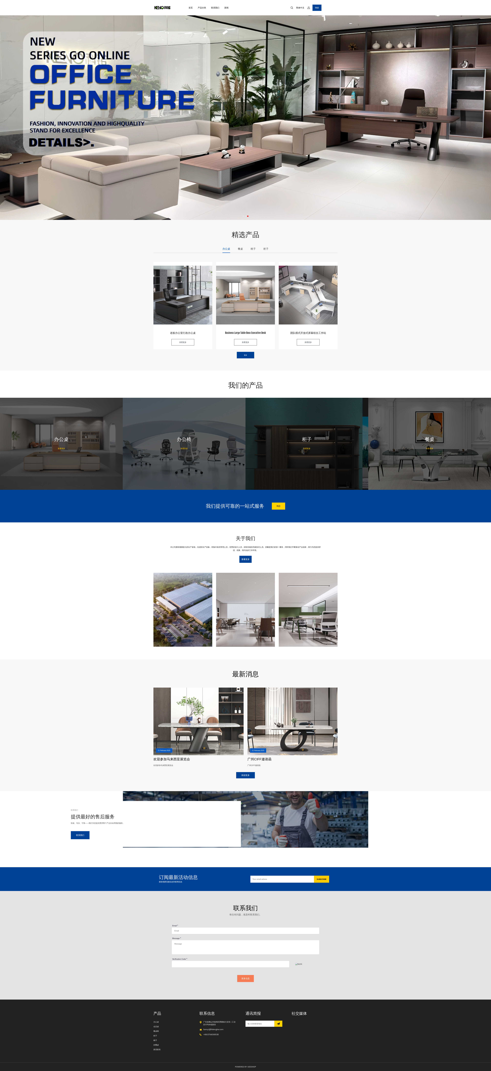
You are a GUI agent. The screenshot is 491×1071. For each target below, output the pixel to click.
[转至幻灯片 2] (245, 216)
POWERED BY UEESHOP (245, 1067)
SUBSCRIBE (321, 879)
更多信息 (245, 978)
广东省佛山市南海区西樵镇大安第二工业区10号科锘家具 (219, 1023)
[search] (292, 8)
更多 (245, 355)
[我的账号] (308, 7)
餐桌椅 (156, 1031)
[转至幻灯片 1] (243, 216)
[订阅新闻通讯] (278, 1024)
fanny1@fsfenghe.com (213, 1029)
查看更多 (182, 342)
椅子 (155, 1040)
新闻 (226, 7)
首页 (191, 7)
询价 (317, 7)
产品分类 (202, 7)
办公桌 (156, 1021)
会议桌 (156, 1026)
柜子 (155, 1035)
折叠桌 (156, 1045)
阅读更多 (245, 775)
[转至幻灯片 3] (247, 216)
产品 (157, 1014)
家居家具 (157, 1049)
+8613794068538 (211, 1034)
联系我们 (215, 7)
